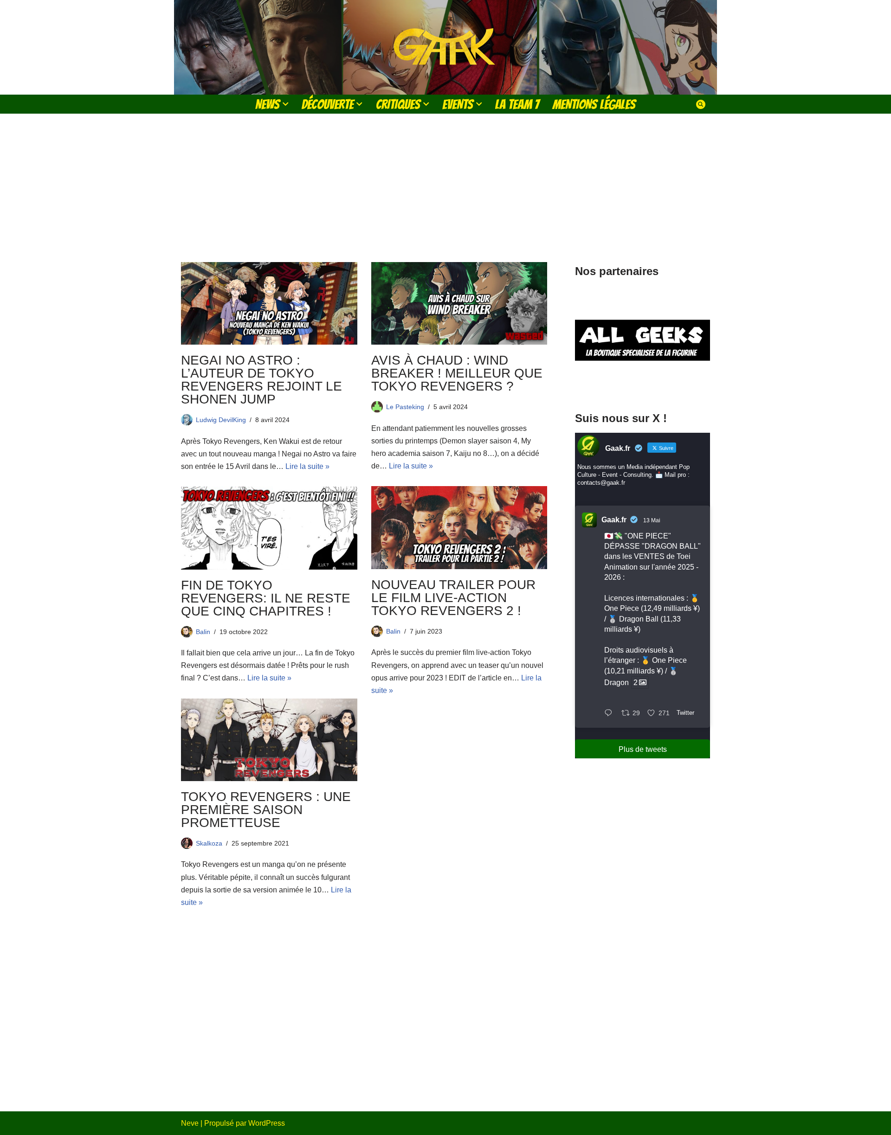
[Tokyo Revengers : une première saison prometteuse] (269, 740)
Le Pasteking (405, 406)
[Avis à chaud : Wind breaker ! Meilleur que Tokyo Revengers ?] (459, 303)
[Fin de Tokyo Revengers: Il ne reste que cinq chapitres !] (269, 528)
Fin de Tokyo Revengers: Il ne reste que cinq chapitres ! (265, 598)
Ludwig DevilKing (221, 419)
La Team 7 (517, 104)
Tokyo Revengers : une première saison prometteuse (266, 809)
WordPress (266, 1123)
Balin (393, 631)
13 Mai (651, 520)
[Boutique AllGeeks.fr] (642, 384)
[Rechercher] (700, 104)
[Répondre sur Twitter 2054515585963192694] (610, 713)
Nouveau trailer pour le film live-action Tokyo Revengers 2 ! (453, 597)
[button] (285, 104)
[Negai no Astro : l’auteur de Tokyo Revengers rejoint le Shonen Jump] (269, 303)
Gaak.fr (613, 520)
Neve (190, 1123)
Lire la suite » (307, 466)
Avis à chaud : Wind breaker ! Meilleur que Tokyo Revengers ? (456, 373)
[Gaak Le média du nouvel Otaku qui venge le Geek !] (445, 47)
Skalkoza (209, 843)
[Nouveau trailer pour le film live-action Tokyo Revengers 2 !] (459, 527)
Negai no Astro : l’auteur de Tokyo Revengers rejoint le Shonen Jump (261, 379)
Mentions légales (594, 104)
